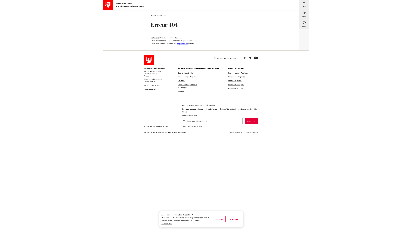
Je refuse (221, 220)
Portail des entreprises (236, 77)
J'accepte (235, 220)
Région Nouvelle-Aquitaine (238, 73)
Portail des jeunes (235, 81)
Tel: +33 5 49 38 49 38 (152, 85)
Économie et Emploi (185, 73)
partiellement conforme (160, 126)
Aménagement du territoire (188, 77)
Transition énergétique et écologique (187, 86)
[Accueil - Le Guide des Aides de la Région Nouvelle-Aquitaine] (108, 5)
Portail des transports (236, 85)
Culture (181, 91)
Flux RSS (168, 132)
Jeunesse (181, 81)
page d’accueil (182, 44)
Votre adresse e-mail (190, 116)
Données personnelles (179, 132)
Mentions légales (149, 132)
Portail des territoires (236, 88)
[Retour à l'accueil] (149, 60)
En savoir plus (166, 224)
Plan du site (160, 132)
